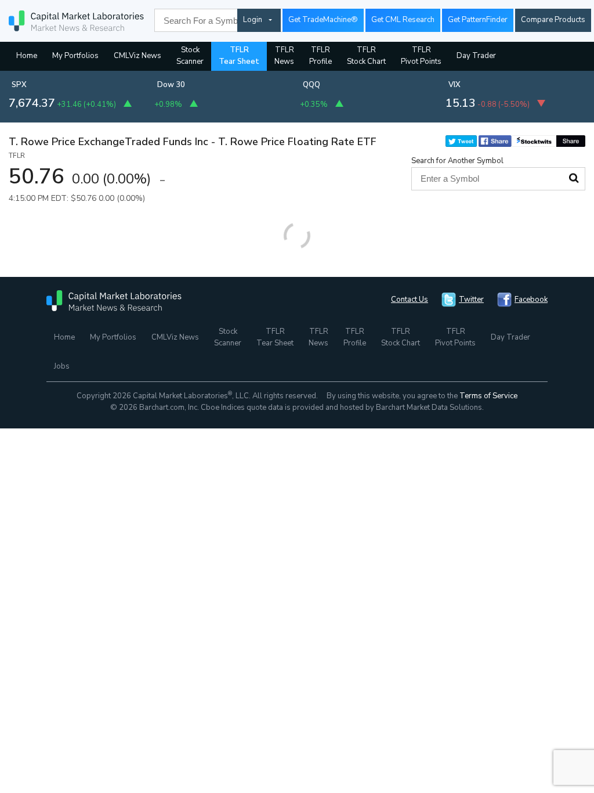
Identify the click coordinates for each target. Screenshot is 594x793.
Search (573, 178)
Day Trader (476, 56)
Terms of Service (488, 396)
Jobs (62, 366)
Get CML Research (402, 20)
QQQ (311, 85)
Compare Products (553, 20)
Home (26, 56)
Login (252, 20)
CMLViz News (137, 56)
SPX (19, 85)
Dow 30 (171, 85)
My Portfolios (75, 56)
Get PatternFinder (478, 20)
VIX (454, 85)
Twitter (471, 299)
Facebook (531, 299)
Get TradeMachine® (323, 20)
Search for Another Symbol (457, 161)
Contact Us (409, 299)
